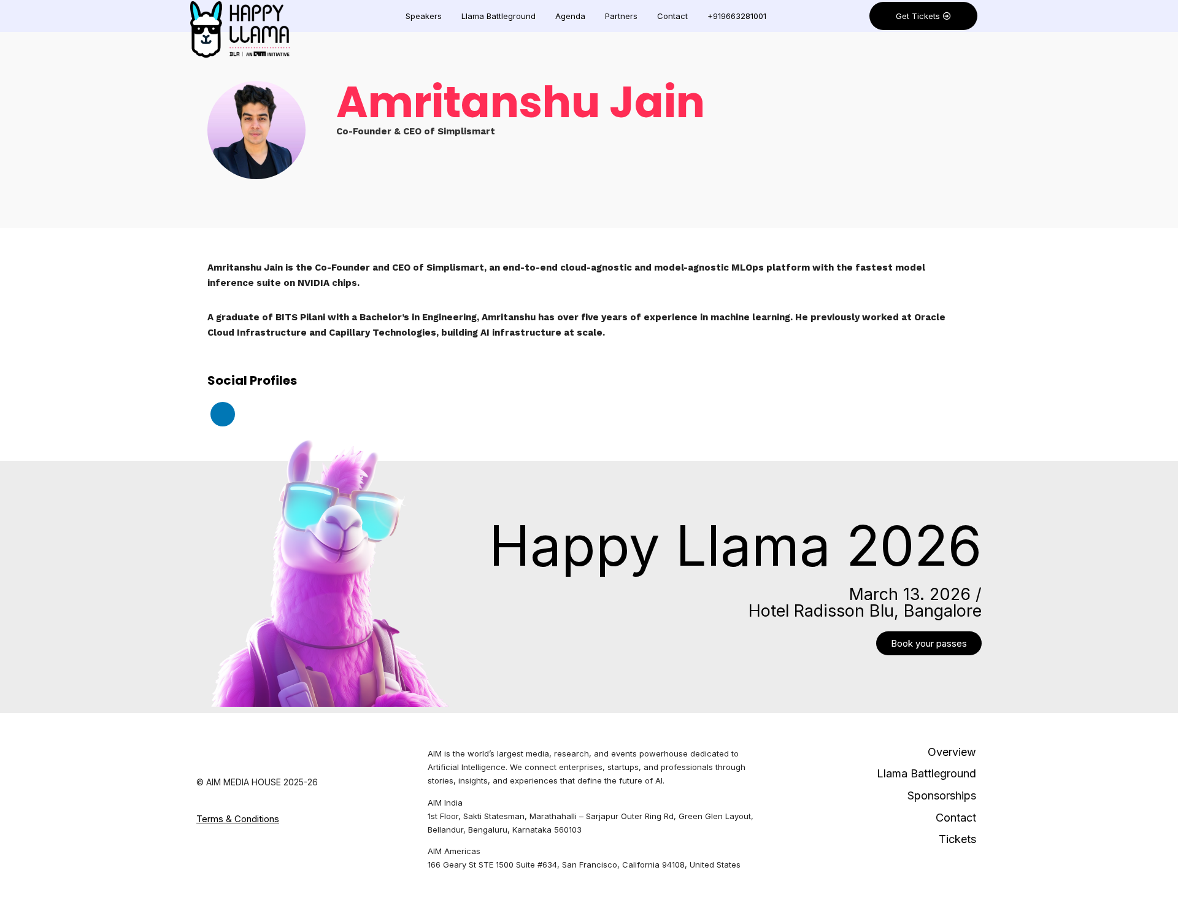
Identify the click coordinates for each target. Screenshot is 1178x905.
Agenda (570, 16)
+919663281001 (736, 16)
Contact (672, 16)
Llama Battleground (498, 16)
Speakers (424, 16)
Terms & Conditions (237, 819)
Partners (621, 16)
